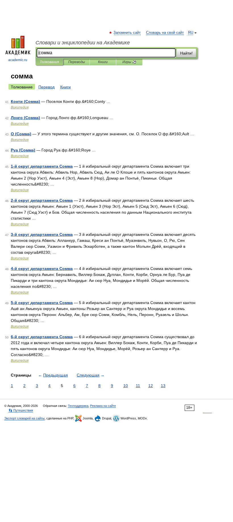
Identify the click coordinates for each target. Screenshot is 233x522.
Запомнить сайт (127, 33)
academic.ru (17, 60)
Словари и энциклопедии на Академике (83, 42)
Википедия (19, 107)
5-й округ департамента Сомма (42, 302)
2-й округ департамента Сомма (42, 200)
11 (138, 385)
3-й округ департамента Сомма (42, 234)
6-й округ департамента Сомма (42, 336)
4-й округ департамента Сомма (42, 268)
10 (125, 385)
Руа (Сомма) (23, 150)
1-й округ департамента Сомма (42, 166)
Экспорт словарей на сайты (24, 418)
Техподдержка (78, 405)
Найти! (186, 53)
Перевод (46, 87)
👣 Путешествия (21, 410)
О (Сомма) (21, 134)
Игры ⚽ (129, 62)
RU (190, 33)
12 (150, 385)
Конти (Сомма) (25, 101)
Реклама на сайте (103, 405)
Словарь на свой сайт (165, 33)
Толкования (49, 62)
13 (163, 385)
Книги (103, 62)
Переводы (76, 62)
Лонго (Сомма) (25, 117)
